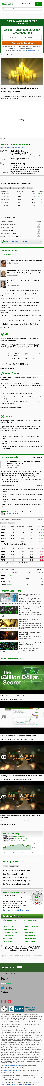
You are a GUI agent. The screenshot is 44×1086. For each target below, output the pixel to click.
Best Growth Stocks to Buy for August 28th (17, 881)
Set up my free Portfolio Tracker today (16, 910)
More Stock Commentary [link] (8, 328)
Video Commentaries (10, 659)
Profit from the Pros (10, 932)
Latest (6, 866)
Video (26, 929)
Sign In (29, 3)
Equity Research (29, 932)
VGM (23, 188)
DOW (5, 836)
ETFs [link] (7, 334)
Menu (38, 4)
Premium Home (29, 941)
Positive (3, 523)
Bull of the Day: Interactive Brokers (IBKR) (17, 870)
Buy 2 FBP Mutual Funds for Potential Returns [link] (17, 393)
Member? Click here (29, 50)
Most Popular (13, 866)
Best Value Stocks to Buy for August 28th (16, 884)
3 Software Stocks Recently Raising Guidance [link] (25, 260)
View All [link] (39, 485)
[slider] (22, 119)
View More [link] (39, 569)
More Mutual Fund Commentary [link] (10, 408)
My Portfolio (7, 938)
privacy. (16, 50)
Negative (11, 523)
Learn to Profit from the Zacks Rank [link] (12, 147)
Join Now (23, 3)
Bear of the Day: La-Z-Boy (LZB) (13, 874)
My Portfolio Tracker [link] (13, 892)
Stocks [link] (7, 255)
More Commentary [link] (6, 139)
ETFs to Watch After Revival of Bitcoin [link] (15, 364)
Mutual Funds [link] (11, 373)
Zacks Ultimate (8, 941)
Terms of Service (24, 1084)
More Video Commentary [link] (8, 824)
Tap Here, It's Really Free (22, 43)
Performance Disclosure (12, 1066)
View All (39, 519)
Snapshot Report (38, 227)
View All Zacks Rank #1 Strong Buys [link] (17, 241)
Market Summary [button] (11, 833)
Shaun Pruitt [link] (13, 275)
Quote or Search (8, 9)
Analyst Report (39, 224)
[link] (7, 4)
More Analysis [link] (37, 457)
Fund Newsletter (29, 935)
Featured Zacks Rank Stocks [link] (14, 144)
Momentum (16, 188)
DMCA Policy (10, 1084)
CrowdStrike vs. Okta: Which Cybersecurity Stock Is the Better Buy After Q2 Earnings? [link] (24, 272)
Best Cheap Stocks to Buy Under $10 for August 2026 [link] (30, 644)
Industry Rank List (9, 929)
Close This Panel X (6, 55)
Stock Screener (8, 935)
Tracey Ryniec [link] (14, 285)
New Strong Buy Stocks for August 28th (16, 877)
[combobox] (22, 513)
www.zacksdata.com (11, 1070)
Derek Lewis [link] (13, 263)
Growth (9, 188)
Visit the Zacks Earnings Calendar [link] (18, 514)
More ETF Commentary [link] (7, 368)
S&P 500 (6, 841)
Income (29, 188)
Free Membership (30, 938)
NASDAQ (6, 838)
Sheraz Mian (13, 467)
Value (3, 188)
